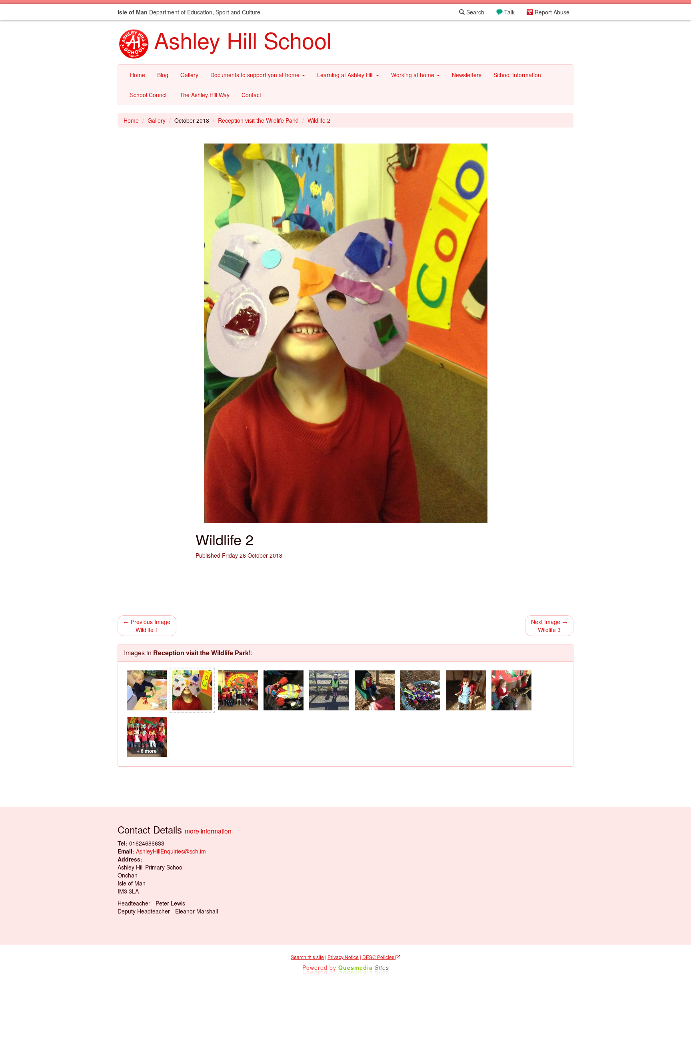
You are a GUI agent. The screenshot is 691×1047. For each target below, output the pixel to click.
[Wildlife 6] (374, 690)
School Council (149, 95)
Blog (162, 75)
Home (137, 75)
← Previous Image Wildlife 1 (147, 626)
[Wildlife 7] (420, 690)
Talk (509, 12)
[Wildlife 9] (511, 690)
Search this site (307, 956)
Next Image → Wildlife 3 (549, 626)
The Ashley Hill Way (205, 95)
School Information (517, 75)
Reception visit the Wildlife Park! (258, 120)
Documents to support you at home (255, 75)
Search (474, 12)
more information (208, 830)
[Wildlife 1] (147, 690)
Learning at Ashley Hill (346, 75)
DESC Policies (378, 956)
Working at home (413, 75)
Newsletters (466, 75)
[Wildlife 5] (329, 690)
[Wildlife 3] (238, 690)
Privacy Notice (343, 956)
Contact (251, 95)
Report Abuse (552, 12)
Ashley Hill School (243, 40)
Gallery (189, 75)
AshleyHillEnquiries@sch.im (171, 851)
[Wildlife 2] (192, 690)
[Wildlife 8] (466, 690)
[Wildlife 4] (283, 690)
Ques (363, 967)
